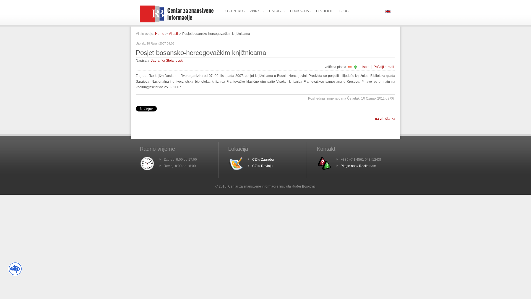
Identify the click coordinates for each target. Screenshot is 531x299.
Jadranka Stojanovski (167, 61)
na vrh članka (385, 119)
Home (159, 34)
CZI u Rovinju (262, 166)
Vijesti (173, 34)
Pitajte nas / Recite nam (358, 166)
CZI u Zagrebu (263, 160)
